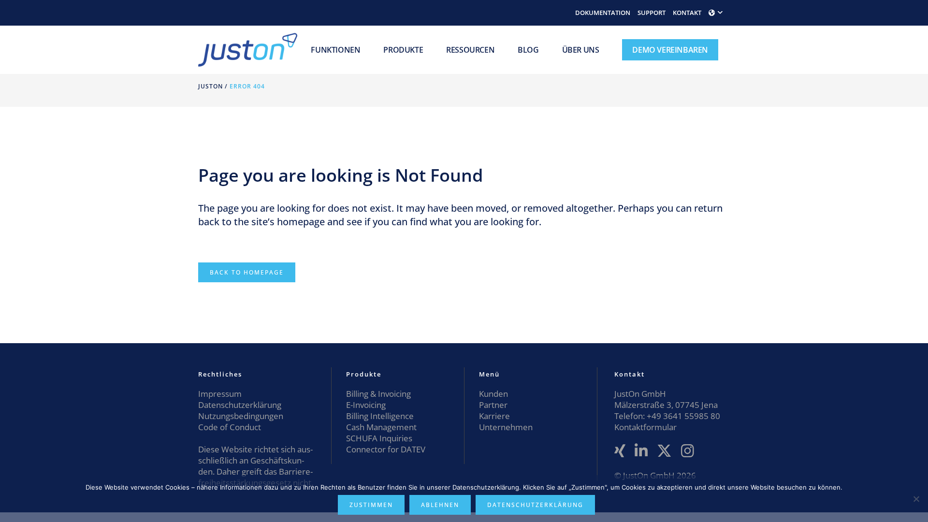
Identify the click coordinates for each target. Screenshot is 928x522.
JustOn (210, 86)
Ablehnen (440, 505)
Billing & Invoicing (378, 393)
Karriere (494, 415)
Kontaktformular (645, 427)
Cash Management (381, 427)
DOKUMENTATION (602, 12)
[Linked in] (641, 451)
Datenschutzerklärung (239, 404)
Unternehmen (506, 427)
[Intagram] (687, 451)
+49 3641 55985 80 (682, 415)
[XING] (619, 451)
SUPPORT (652, 12)
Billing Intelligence (380, 415)
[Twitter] (664, 451)
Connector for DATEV (385, 449)
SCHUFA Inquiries (379, 438)
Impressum (220, 393)
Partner (493, 404)
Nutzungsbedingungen (240, 415)
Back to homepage (247, 272)
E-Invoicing (366, 404)
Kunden (493, 393)
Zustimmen (371, 505)
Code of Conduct (229, 427)
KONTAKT (687, 12)
